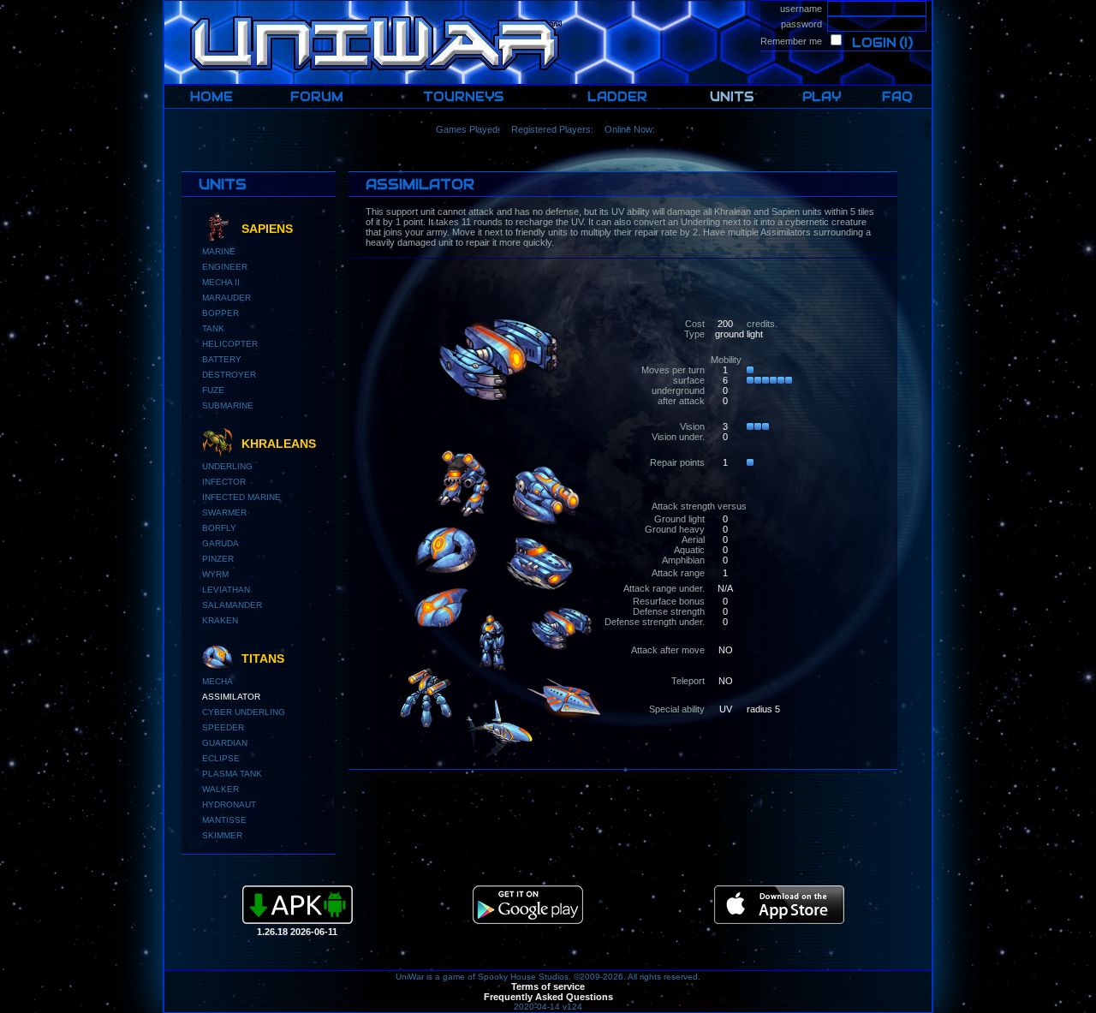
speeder (223, 727)
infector (224, 481)
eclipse (221, 758)
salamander (232, 605)
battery (221, 359)
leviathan (226, 589)
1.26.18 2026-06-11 (297, 932)
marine (218, 251)
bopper (220, 313)
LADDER (617, 96)
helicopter (230, 344)
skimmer (222, 835)
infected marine (241, 497)
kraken (220, 620)
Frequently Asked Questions (548, 997)
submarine (227, 405)
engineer (224, 266)
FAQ (897, 96)
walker (220, 789)
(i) (906, 43)
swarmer (224, 512)
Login (874, 43)
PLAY (821, 96)
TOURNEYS (463, 96)
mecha (217, 681)
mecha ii (221, 282)
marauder (226, 297)
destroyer (229, 374)
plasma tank (232, 773)
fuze (213, 390)
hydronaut (229, 804)
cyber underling (243, 712)
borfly (219, 528)
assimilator (231, 696)
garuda (220, 543)
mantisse (224, 820)
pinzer (218, 558)
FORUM (316, 96)
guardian (224, 743)
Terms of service (548, 986)
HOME (178, 5)
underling (227, 466)
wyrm (215, 574)
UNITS (732, 96)
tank (213, 328)
